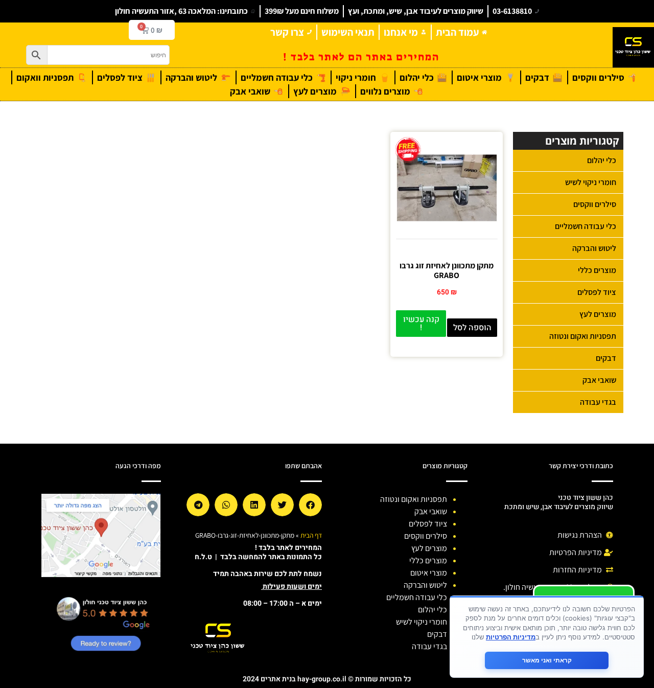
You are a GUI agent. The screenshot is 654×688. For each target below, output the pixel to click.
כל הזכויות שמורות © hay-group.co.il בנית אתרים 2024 (327, 679)
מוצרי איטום (428, 572)
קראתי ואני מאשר (547, 660)
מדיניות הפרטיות (510, 637)
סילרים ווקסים (594, 204)
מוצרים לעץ (597, 314)
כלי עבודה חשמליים (585, 226)
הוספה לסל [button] (472, 328)
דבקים (606, 358)
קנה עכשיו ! (421, 323)
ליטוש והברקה (594, 248)
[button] (310, 504)
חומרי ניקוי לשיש (590, 182)
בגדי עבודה (598, 402)
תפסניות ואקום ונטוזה (582, 336)
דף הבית (311, 535)
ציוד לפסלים (596, 292)
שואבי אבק (599, 380)
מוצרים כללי (597, 270)
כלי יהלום (601, 160)
